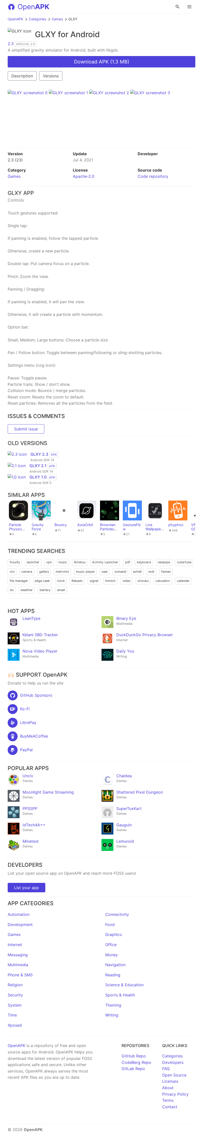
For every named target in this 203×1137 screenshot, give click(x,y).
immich (110, 581)
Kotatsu (79, 562)
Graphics (113, 934)
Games (57, 19)
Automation (18, 914)
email (61, 590)
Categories (37, 19)
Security (15, 994)
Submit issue (26, 428)
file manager (19, 581)
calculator (162, 581)
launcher (33, 562)
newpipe (164, 562)
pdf (127, 562)
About (168, 1087)
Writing (111, 1015)
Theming (113, 1005)
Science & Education (124, 984)
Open (33, 6)
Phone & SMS (20, 974)
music (62, 562)
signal (94, 581)
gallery (44, 571)
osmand (120, 571)
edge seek (42, 581)
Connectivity (117, 914)
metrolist (62, 571)
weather (27, 590)
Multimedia (18, 964)
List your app (26, 887)
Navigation (115, 964)
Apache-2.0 (83, 176)
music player (85, 571)
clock (61, 581)
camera (26, 571)
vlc (12, 590)
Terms (168, 1100)
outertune (184, 562)
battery (45, 590)
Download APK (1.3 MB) (101, 62)
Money (111, 954)
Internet (15, 944)
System (15, 1005)
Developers (172, 1062)
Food (110, 924)
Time (12, 1015)
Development (20, 924)
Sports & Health (120, 994)
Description (22, 75)
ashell (137, 571)
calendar (183, 581)
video (127, 581)
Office (111, 944)
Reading (112, 974)
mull (151, 571)
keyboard (144, 562)
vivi (12, 571)
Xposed (15, 1025)
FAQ (166, 1068)
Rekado (77, 581)
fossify (15, 562)
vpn (49, 562)
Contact (169, 1106)
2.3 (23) (15, 159)
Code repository (153, 176)
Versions (51, 75)
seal (104, 571)
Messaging (18, 954)
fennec (166, 571)
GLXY (45, 34)
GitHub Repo (134, 1055)
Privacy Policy (175, 1094)
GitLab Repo (133, 1068)
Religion (15, 984)
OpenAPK (15, 19)
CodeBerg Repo (136, 1062)
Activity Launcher (105, 562)
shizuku (143, 581)
